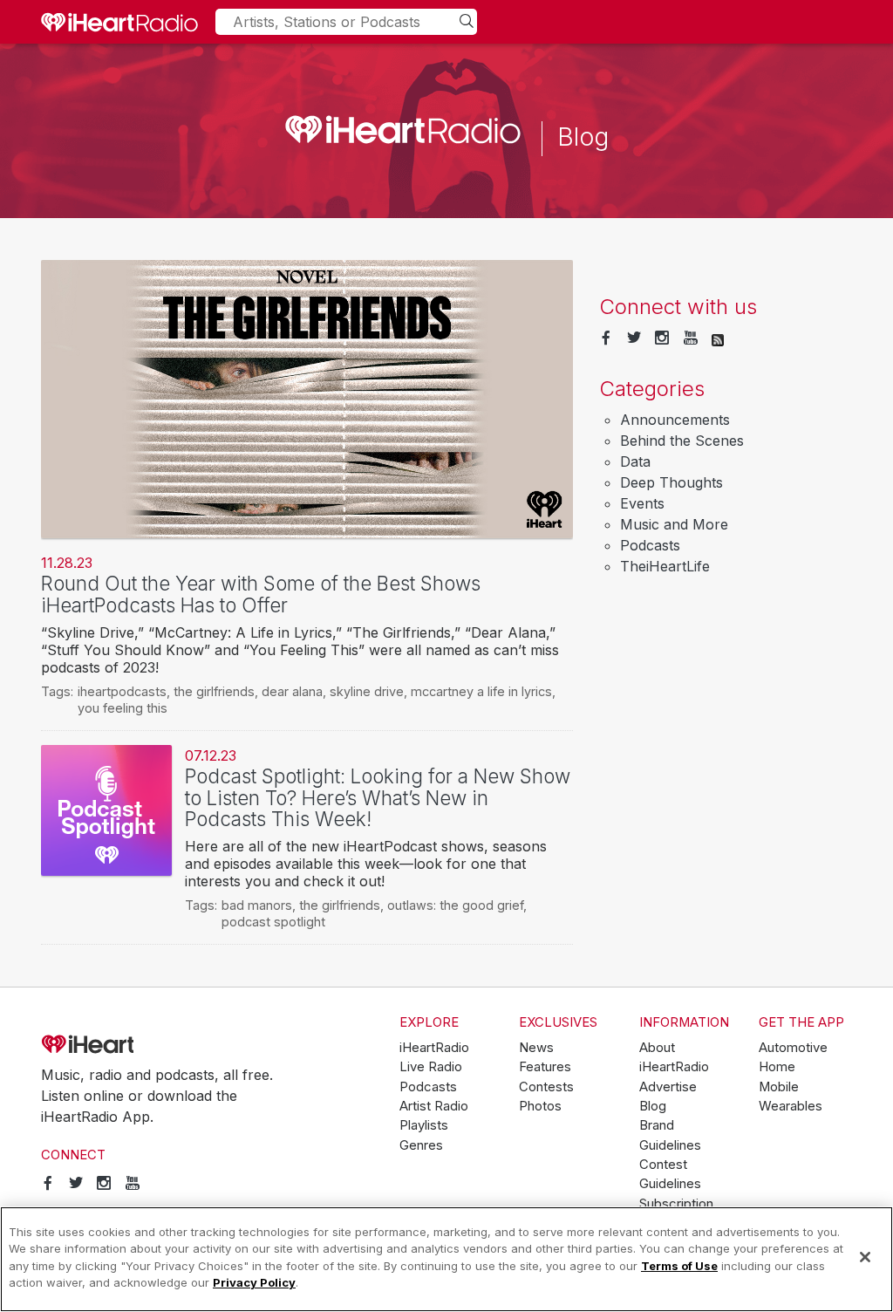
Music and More (674, 524)
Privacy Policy (254, 1282)
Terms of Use (679, 1266)
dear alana (292, 691)
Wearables (790, 1106)
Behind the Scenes (682, 440)
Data (635, 461)
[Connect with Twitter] (634, 338)
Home (777, 1067)
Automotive (793, 1048)
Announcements (675, 419)
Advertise (668, 1087)
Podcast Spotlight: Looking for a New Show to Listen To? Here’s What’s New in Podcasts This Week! (377, 797)
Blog (652, 1106)
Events (642, 503)
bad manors (257, 905)
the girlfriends (214, 691)
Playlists (423, 1125)
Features (545, 1067)
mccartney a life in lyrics (481, 691)
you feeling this (122, 707)
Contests (546, 1087)
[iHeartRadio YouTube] (691, 338)
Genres (421, 1145)
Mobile (779, 1087)
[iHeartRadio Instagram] (662, 338)
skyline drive (367, 691)
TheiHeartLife (665, 566)
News (536, 1048)
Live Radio (430, 1067)
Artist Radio (433, 1106)
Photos (540, 1106)
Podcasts (650, 545)
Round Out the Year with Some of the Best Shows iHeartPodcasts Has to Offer (261, 594)
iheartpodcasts (122, 691)
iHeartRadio (137, 1044)
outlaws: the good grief (455, 905)
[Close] (865, 1257)
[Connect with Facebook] (606, 338)
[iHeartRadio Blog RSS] (718, 338)
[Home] (119, 22)
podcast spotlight (273, 921)
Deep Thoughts (671, 482)
